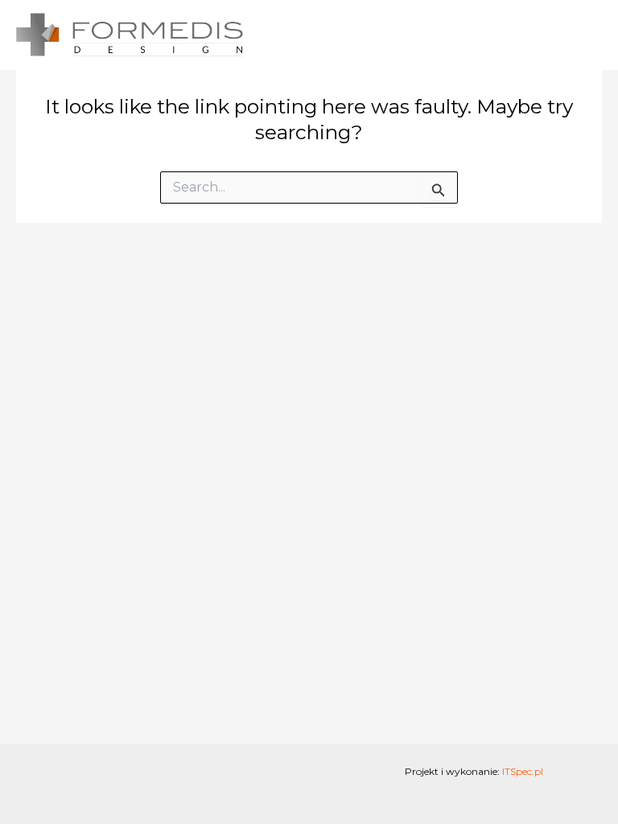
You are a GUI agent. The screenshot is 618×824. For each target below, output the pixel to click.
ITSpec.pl (522, 771)
